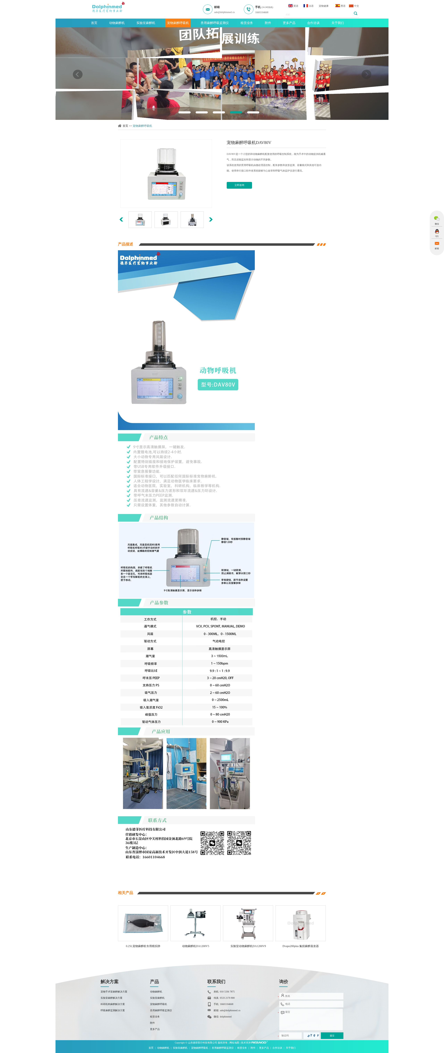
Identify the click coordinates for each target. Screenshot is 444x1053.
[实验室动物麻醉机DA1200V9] (193, 923)
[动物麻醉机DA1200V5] (140, 923)
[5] (253, 112)
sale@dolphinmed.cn (224, 12)
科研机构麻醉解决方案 (113, 1004)
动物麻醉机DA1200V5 (139, 946)
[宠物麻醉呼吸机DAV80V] (166, 173)
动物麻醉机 (117, 23)
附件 (268, 23)
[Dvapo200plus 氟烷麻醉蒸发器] (245, 923)
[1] (184, 112)
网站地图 (234, 1042)
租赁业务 (247, 23)
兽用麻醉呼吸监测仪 (215, 23)
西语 (342, 6)
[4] (236, 112)
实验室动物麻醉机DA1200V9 (192, 946)
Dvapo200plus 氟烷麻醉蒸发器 (245, 946)
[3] (219, 112)
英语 (295, 6)
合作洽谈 (313, 23)
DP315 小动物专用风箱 (298, 946)
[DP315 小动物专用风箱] (298, 923)
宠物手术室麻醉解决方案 (114, 991)
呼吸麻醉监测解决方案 (113, 1010)
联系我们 (216, 981)
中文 (356, 6)
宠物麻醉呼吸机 (178, 23)
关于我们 (337, 23)
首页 (94, 23)
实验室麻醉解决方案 (111, 998)
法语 (311, 6)
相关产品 (125, 893)
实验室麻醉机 (145, 23)
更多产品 (289, 23)
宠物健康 (323, 6)
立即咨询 (239, 185)
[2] (202, 112)
